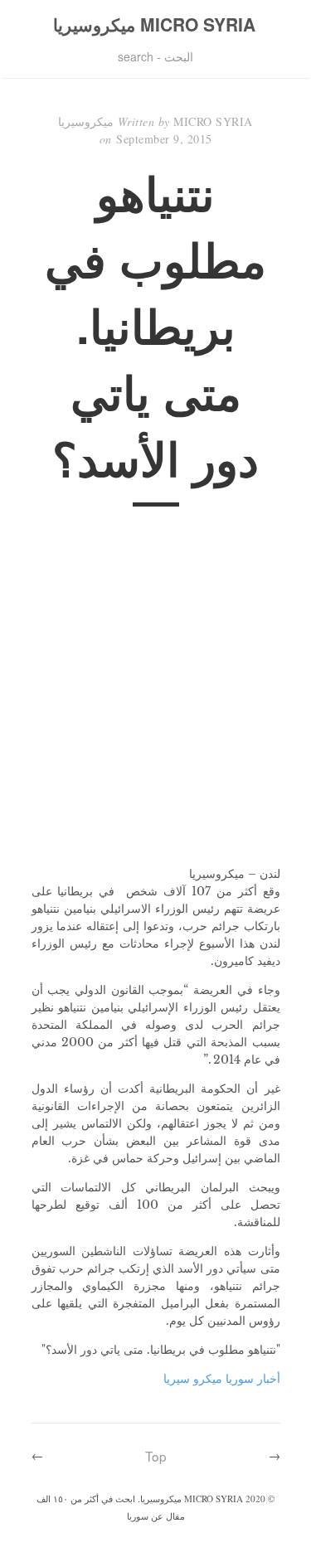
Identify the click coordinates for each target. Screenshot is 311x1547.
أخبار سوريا (253, 1378)
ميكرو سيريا (192, 1378)
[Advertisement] (155, 696)
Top (156, 1456)
